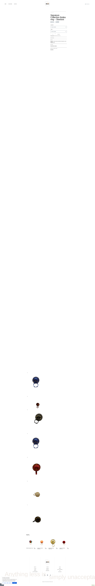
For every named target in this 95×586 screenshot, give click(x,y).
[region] (9, 581)
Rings (57, 11)
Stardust (52, 12)
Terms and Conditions (35, 571)
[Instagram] (44, 575)
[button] (87, 4)
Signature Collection (61, 11)
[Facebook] (47, 575)
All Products (53, 11)
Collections (47, 568)
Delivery (60, 568)
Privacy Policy (59, 571)
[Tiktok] (50, 575)
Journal (35, 569)
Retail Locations (47, 570)
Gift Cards (47, 569)
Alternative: (51, 35)
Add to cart (59, 34)
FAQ (59, 570)
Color (51, 29)
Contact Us (35, 570)
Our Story (35, 568)
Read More (51, 49)
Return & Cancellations (59, 569)
